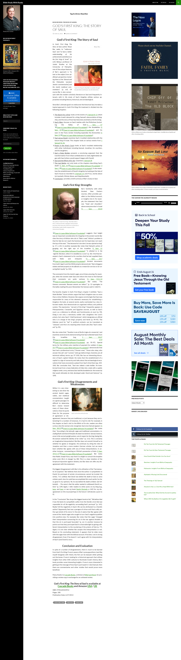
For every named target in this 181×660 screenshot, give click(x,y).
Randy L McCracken (139, 411)
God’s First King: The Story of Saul (77, 28)
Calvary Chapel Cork (8, 171)
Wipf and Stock (90, 575)
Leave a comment (71, 33)
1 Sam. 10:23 (92, 209)
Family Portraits (82, 489)
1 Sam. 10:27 (92, 337)
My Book (163, 2)
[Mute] (169, 203)
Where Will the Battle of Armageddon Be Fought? (160, 499)
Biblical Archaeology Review (11, 165)
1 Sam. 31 (64, 166)
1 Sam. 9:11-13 (95, 279)
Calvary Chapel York (8, 167)
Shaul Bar (79, 602)
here (54, 489)
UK (95, 586)
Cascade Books (69, 575)
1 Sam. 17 (94, 125)
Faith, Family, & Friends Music (11, 191)
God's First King (59, 602)
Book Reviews (57, 22)
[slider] (174, 203)
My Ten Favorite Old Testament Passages (157, 444)
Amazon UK (15, 71)
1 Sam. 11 (97, 248)
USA (89, 586)
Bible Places (6, 176)
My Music (172, 2)
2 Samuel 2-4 (79, 174)
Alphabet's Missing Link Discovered (155, 474)
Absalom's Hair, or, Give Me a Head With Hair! (159, 487)
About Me (155, 2)
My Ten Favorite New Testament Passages (157, 450)
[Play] (134, 203)
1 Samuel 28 (87, 161)
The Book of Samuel (70, 22)
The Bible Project (7, 169)
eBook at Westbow (8, 73)
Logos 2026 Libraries (9, 210)
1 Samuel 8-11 (92, 115)
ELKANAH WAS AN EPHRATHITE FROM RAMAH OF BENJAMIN (11, 197)
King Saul (70, 602)
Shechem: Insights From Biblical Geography (158, 462)
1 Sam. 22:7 (94, 259)
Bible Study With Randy (13, 2)
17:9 (100, 340)
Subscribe (7, 148)
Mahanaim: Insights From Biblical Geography (158, 468)
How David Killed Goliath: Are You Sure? (157, 456)
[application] (155, 203)
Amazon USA (6, 71)
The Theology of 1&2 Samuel (153, 480)
